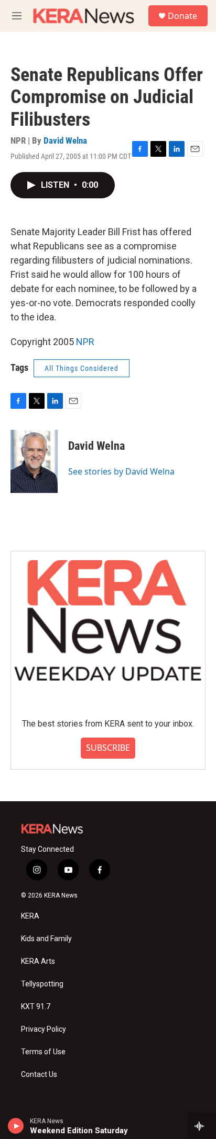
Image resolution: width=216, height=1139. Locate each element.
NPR (85, 341)
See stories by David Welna (121, 471)
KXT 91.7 (35, 1007)
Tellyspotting (42, 984)
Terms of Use (43, 1052)
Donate (182, 16)
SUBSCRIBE (108, 747)
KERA (30, 916)
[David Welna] (34, 461)
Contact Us (39, 1074)
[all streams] (202, 1126)
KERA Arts (38, 961)
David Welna (65, 140)
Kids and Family (46, 939)
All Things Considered (81, 368)
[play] (16, 1126)
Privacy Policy (43, 1029)
